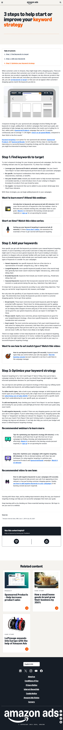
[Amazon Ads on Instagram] (31, 671)
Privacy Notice (31, 685)
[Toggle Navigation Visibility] (2, 2)
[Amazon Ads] (31, 2)
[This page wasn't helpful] (16, 542)
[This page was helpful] (46, 542)
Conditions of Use (31, 681)
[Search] (60, 2)
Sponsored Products (22, 130)
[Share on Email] (61, 722)
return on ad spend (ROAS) (40, 132)
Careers (31, 702)
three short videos (32, 229)
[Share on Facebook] (61, 711)
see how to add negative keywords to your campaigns (32, 483)
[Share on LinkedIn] (61, 718)
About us (31, 676)
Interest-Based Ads (31, 689)
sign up (24, 213)
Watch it (21, 211)
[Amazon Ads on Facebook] (41, 671)
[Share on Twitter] (61, 715)
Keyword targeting (8, 140)
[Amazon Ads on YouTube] (36, 671)
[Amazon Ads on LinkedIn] (20, 671)
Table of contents (10, 51)
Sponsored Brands (18, 142)
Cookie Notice (31, 693)
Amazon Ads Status (31, 697)
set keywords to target (19, 80)
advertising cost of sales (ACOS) (16, 396)
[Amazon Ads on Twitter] (25, 671)
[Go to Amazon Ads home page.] (31, 716)
